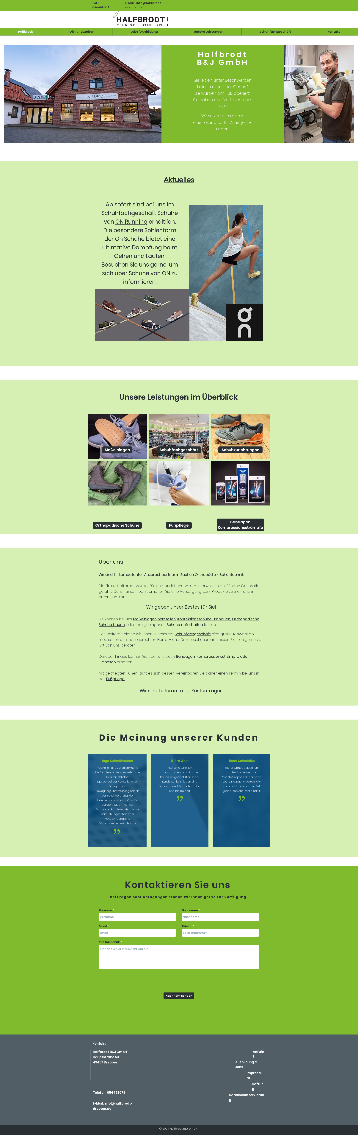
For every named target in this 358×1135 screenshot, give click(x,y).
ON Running (131, 222)
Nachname (190, 910)
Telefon (187, 926)
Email (103, 926)
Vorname (105, 910)
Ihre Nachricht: (109, 942)
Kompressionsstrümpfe (218, 656)
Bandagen (185, 656)
